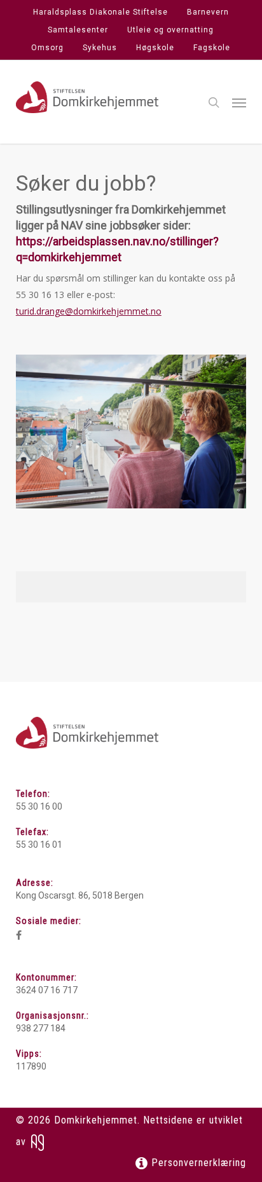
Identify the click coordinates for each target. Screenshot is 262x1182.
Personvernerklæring (197, 1163)
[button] (239, 102)
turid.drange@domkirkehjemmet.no (89, 311)
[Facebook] (19, 935)
